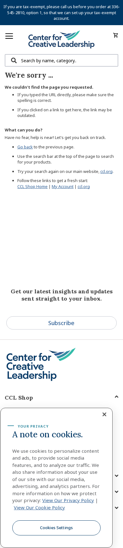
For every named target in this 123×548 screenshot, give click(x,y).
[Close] (104, 414)
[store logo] (61, 40)
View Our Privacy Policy (68, 500)
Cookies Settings (56, 527)
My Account (62, 186)
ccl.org (106, 171)
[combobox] (61, 60)
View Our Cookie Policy (39, 507)
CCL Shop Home (32, 186)
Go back (25, 147)
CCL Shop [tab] (19, 397)
